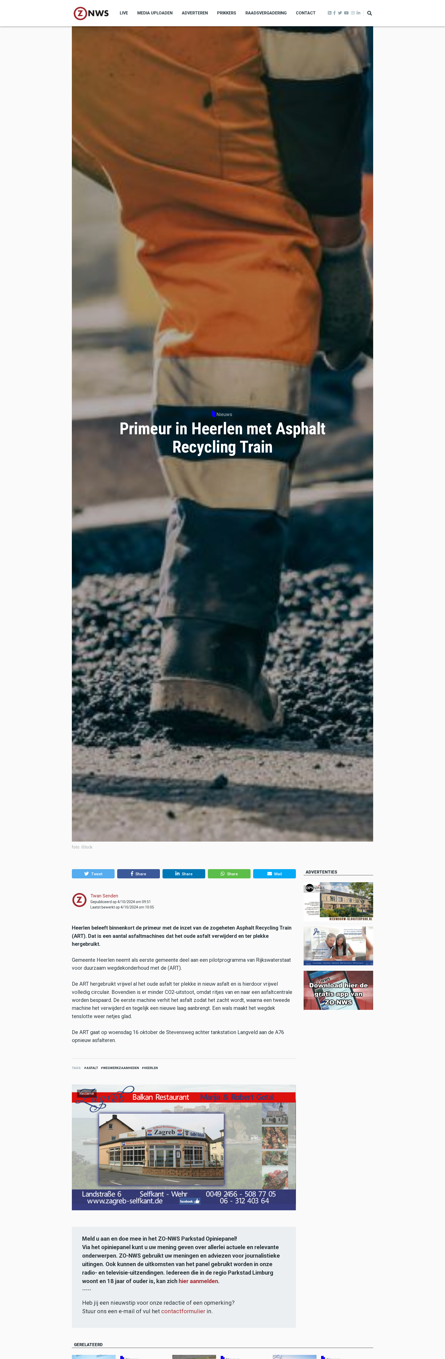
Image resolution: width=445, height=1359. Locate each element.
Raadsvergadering (266, 13)
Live (124, 13)
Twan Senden (104, 895)
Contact (306, 13)
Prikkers (226, 13)
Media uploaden (155, 13)
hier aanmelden (198, 1281)
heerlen (151, 1068)
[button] (93, 873)
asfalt (92, 1068)
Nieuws (224, 414)
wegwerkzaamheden (121, 1068)
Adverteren (195, 13)
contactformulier (183, 1311)
